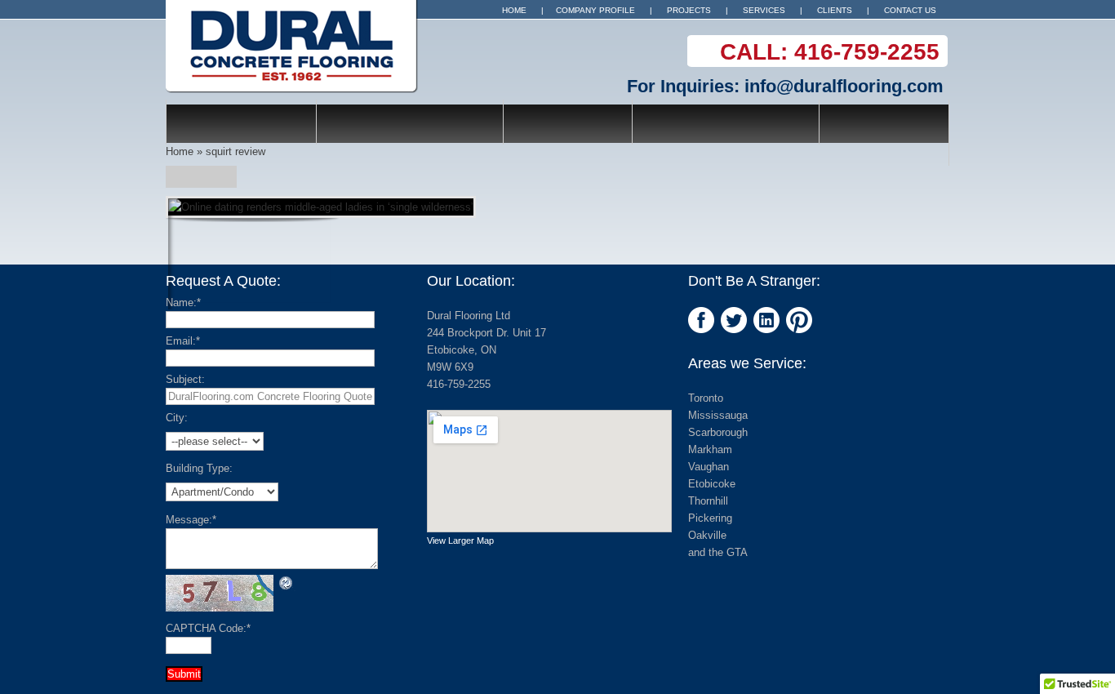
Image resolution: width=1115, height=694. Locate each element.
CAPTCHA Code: (208, 628)
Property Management (726, 122)
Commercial (884, 122)
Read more (295, 254)
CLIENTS (834, 10)
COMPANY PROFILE (595, 10)
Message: (191, 520)
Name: (183, 302)
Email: (183, 341)
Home (179, 151)
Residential (568, 122)
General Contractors (410, 122)
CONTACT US (910, 10)
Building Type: (199, 468)
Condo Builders (241, 122)
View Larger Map (460, 540)
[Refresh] (286, 582)
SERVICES (764, 10)
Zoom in (216, 254)
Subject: (185, 379)
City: (177, 418)
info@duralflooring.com (844, 86)
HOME (514, 10)
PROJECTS (689, 10)
